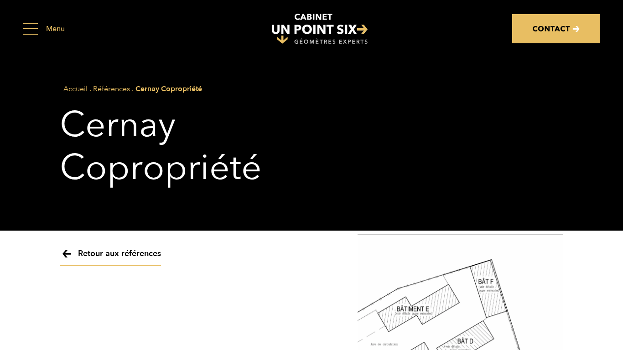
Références (111, 89)
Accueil (75, 89)
